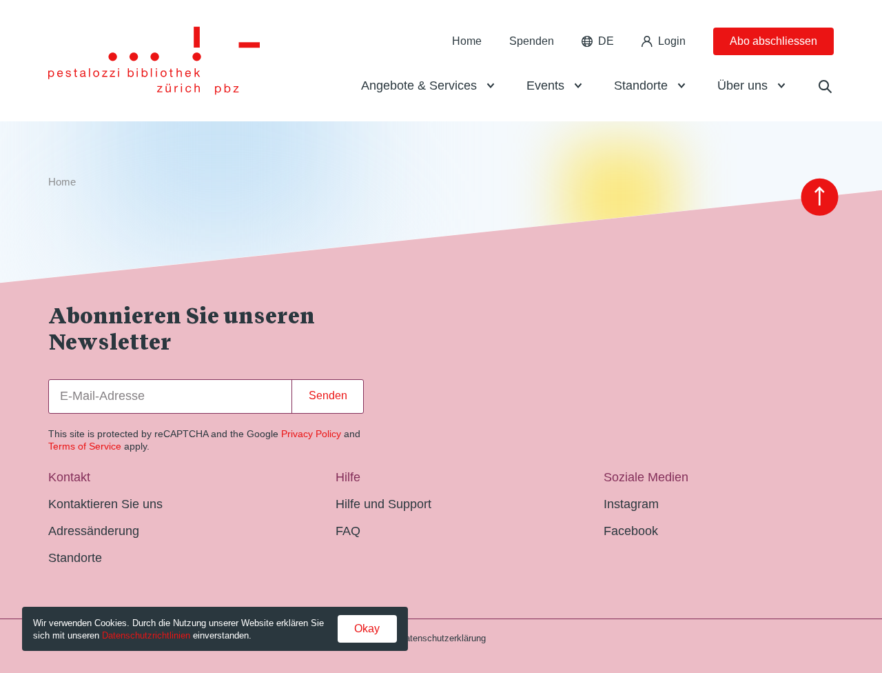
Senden (328, 395)
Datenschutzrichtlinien (146, 635)
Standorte (641, 85)
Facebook (631, 531)
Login (672, 41)
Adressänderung (93, 531)
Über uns (742, 85)
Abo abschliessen (773, 41)
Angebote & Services (419, 85)
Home (467, 41)
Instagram (631, 504)
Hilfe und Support (383, 504)
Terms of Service (84, 446)
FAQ (348, 531)
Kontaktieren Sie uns (105, 504)
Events (545, 85)
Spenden (531, 41)
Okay (367, 628)
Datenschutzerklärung (442, 638)
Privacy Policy (311, 433)
